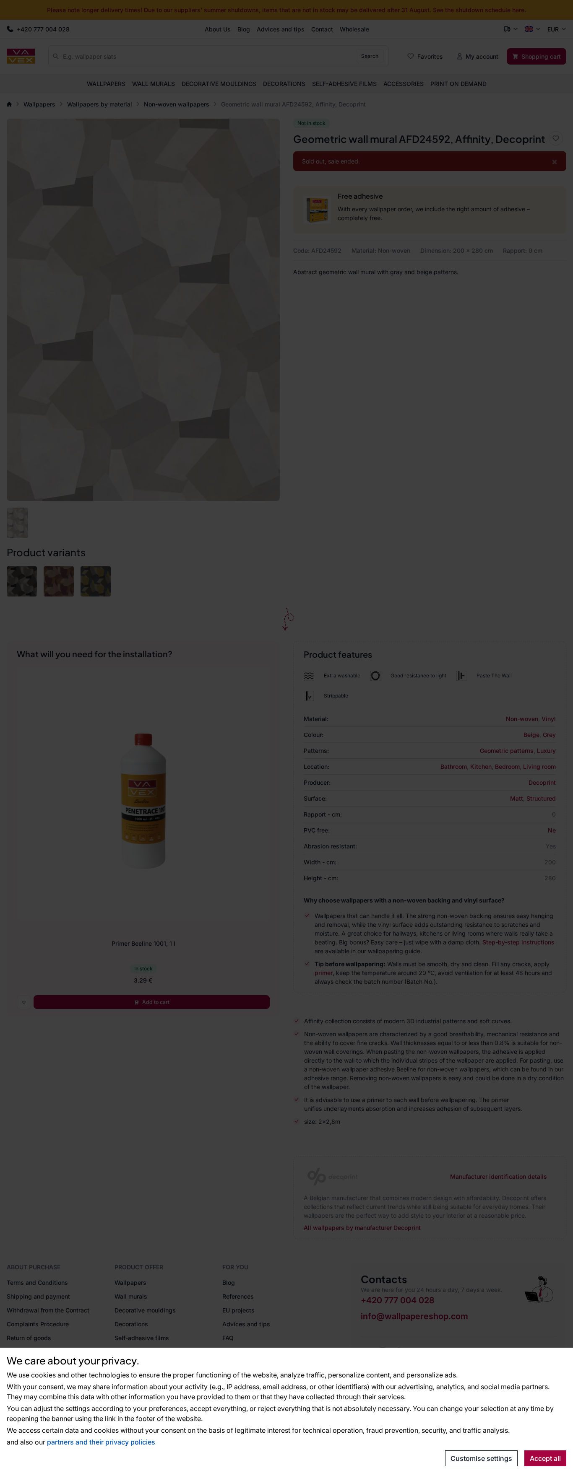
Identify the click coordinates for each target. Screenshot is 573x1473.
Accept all (545, 1458)
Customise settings (481, 1458)
